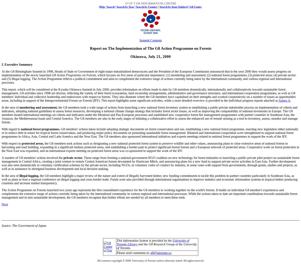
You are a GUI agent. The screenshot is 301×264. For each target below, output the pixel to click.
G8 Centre (196, 6)
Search (111, 6)
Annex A (284, 100)
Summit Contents (150, 40)
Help (102, 6)
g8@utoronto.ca (160, 253)
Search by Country (147, 6)
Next (5, 204)
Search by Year (125, 6)
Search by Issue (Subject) (174, 6)
